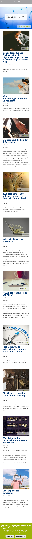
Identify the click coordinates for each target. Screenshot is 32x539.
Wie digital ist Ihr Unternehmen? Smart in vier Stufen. (15, 440)
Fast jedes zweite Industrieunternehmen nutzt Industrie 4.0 (14, 349)
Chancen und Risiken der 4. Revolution (15, 141)
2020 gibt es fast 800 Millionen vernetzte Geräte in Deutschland (14, 196)
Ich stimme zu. (9, 536)
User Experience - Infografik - (11, 491)
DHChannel (17, 2)
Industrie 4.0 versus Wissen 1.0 (13, 240)
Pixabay (26, 189)
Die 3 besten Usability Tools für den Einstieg (14, 394)
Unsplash (26, 135)
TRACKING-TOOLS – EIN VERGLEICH (15, 294)
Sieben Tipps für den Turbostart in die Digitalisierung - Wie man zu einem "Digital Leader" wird (16, 57)
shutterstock (25, 342)
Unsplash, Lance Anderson (24, 26)
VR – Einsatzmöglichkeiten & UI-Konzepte (15, 98)
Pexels (27, 48)
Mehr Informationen (20, 536)
